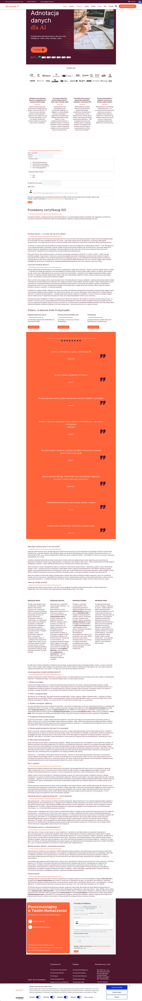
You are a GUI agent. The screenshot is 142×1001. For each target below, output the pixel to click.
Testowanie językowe (57, 979)
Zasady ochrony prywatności (59, 982)
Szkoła (93, 6)
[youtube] (36, 983)
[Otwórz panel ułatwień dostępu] (139, 2)
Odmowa (116, 997)
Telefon (30, 155)
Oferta (65, 6)
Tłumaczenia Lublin (79, 979)
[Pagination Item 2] (64, 340)
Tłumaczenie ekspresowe (41, 166)
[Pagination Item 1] (62, 340)
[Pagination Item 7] (77, 340)
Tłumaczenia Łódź (78, 982)
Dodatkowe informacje (35, 183)
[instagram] (33, 983)
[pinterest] (39, 983)
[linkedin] (31, 983)
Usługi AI (79, 6)
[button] (116, 6)
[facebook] (28, 983)
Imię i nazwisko (33, 153)
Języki (87, 6)
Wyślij (30, 202)
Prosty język (54, 976)
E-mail (30, 157)
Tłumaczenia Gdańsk (79, 973)
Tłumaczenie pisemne (40, 162)
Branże (72, 6)
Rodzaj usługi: (78, 907)
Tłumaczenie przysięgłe (40, 164)
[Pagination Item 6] (75, 340)
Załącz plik (31, 186)
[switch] (52, 997)
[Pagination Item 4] (69, 340)
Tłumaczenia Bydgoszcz (80, 970)
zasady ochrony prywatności (55, 199)
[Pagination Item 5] (72, 340)
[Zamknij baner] (129, 985)
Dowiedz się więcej (33, 327)
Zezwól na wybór (116, 992)
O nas (99, 6)
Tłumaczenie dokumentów (58, 970)
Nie (34, 177)
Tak (34, 175)
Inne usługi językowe (39, 167)
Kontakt (111, 6)
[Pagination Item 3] (67, 340)
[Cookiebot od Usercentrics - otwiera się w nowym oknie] (19, 998)
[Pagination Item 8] (80, 340)
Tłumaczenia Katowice (80, 976)
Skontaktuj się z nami (128, 6)
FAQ (105, 6)
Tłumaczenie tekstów (57, 973)
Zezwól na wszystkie (117, 987)
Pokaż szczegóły (88, 997)
